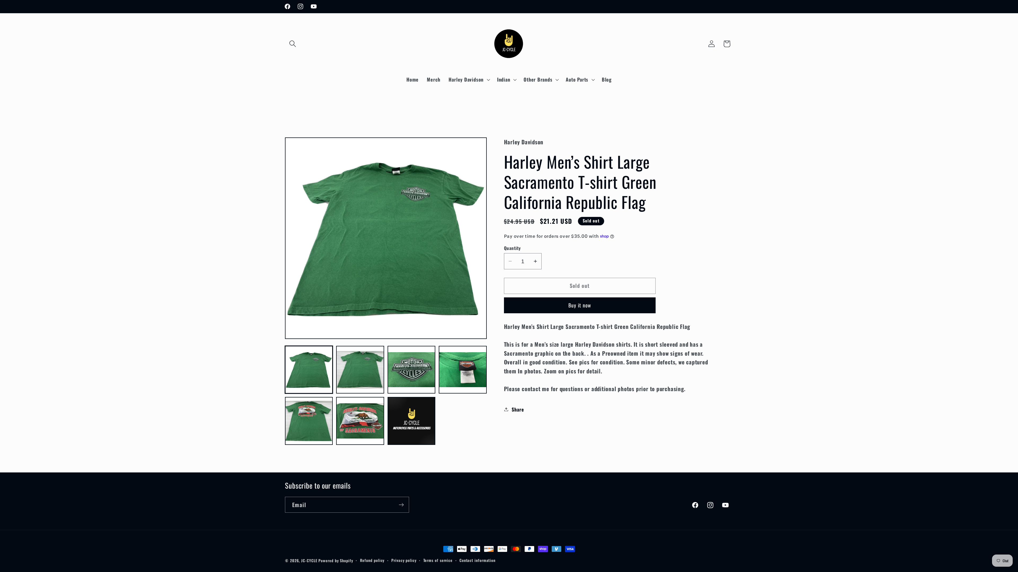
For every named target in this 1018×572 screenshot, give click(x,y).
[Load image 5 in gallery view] (309, 421)
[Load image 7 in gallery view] (411, 421)
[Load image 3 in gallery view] (411, 370)
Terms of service (438, 560)
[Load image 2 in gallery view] (360, 370)
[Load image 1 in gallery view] (309, 370)
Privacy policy (403, 560)
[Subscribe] (401, 505)
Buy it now (579, 305)
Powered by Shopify (335, 560)
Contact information (477, 560)
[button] (292, 43)
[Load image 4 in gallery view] (462, 370)
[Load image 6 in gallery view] (360, 421)
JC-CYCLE (309, 560)
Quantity (512, 248)
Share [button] (518, 409)
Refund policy (372, 560)
